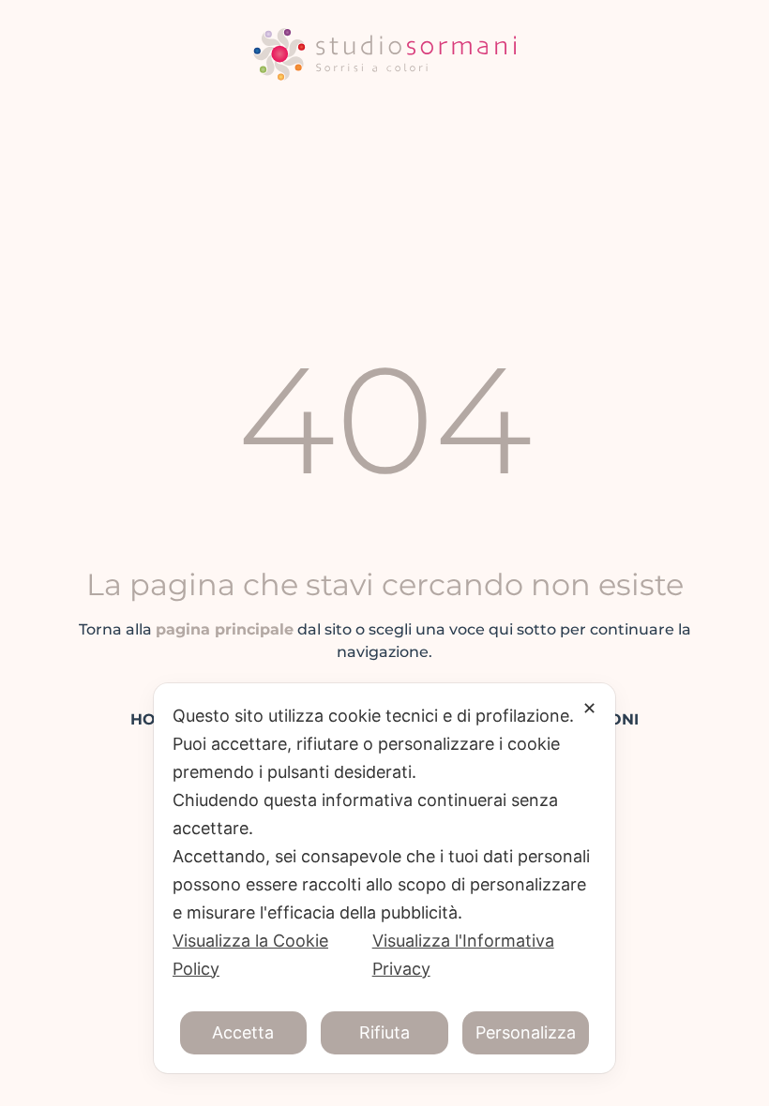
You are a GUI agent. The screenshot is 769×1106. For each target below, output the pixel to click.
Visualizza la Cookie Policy (250, 955)
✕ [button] (589, 708)
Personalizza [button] (525, 1032)
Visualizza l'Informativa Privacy (463, 955)
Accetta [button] (243, 1032)
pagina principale (225, 629)
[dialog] (384, 878)
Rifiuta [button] (384, 1032)
